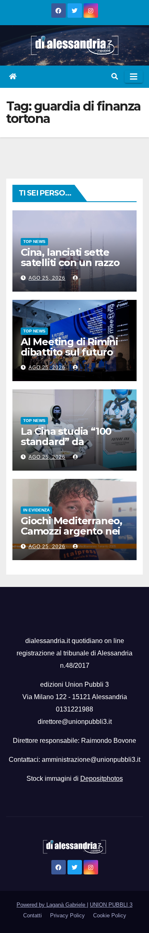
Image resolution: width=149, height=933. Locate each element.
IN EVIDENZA (36, 510)
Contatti (32, 915)
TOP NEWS (34, 241)
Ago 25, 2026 (47, 278)
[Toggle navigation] (134, 77)
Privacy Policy (67, 915)
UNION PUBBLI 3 (111, 905)
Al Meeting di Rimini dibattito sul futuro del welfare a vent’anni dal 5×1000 (70, 357)
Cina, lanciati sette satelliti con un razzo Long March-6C (70, 262)
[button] (114, 76)
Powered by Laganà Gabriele (52, 905)
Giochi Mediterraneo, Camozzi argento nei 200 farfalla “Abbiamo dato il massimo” (74, 536)
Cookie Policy (109, 915)
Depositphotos (101, 778)
